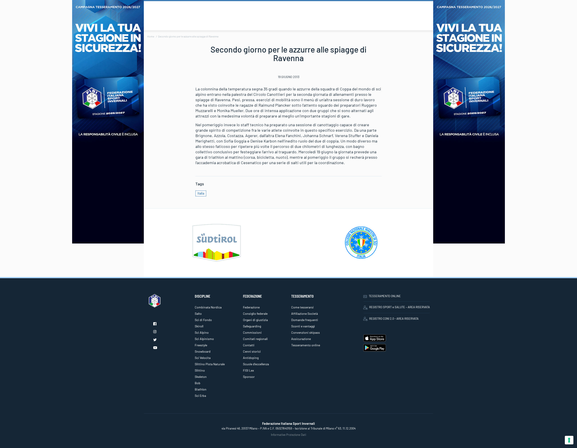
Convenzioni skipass (305, 332)
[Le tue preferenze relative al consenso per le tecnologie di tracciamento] (569, 440)
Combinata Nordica (208, 307)
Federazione (251, 307)
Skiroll (199, 326)
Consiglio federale (255, 313)
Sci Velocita (203, 358)
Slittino (200, 370)
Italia (200, 193)
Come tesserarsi (302, 307)
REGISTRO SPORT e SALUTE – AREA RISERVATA (399, 307)
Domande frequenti (304, 320)
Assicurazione (301, 339)
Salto (198, 313)
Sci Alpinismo (204, 339)
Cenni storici (252, 351)
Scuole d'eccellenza (256, 364)
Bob (197, 383)
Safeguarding (252, 326)
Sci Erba (200, 395)
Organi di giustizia (255, 320)
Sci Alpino (202, 332)
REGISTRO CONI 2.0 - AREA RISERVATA (394, 318)
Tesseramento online (305, 345)
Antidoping (251, 358)
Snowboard (203, 351)
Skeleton (201, 377)
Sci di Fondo (203, 320)
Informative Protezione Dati (288, 435)
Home (150, 36)
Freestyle (201, 345)
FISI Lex (248, 370)
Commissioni (252, 332)
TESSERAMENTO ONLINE (385, 296)
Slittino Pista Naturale (210, 364)
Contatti (248, 345)
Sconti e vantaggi (303, 326)
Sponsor (249, 377)
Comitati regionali (255, 339)
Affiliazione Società (304, 313)
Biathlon (200, 389)
